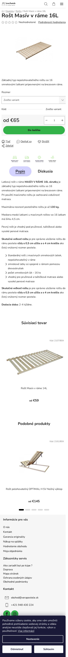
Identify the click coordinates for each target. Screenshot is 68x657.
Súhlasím (48, 649)
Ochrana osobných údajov (17, 578)
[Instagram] (14, 614)
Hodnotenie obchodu (15, 546)
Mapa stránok (11, 573)
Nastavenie (32, 639)
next (64, 453)
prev (3, 453)
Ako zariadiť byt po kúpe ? (17, 565)
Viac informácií (26, 631)
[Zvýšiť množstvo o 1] (62, 120)
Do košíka (34, 130)
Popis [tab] (20, 171)
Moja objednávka (12, 551)
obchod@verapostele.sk (24, 597)
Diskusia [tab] (45, 171)
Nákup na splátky (13, 541)
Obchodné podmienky (15, 581)
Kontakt (7, 532)
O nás (6, 527)
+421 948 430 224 (22, 605)
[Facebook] (6, 614)
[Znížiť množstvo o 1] (46, 120)
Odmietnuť (17, 649)
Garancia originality (14, 537)
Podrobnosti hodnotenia (52, 22)
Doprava (8, 569)
